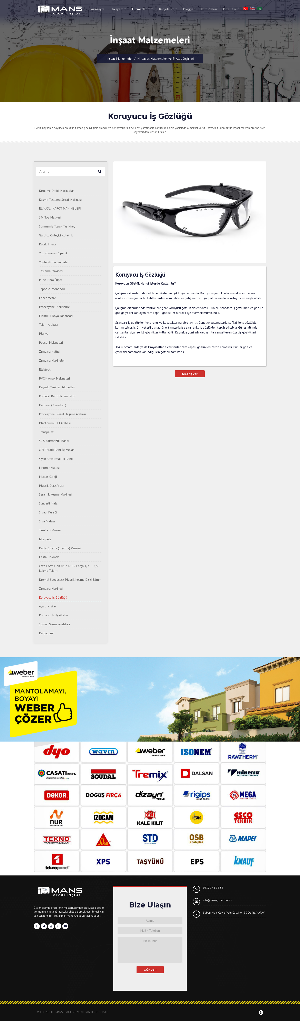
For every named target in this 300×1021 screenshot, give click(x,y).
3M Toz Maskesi (50, 217)
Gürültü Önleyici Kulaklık (56, 235)
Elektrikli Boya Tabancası (56, 316)
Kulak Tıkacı (47, 244)
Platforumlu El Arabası (55, 423)
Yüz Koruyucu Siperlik (53, 253)
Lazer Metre (47, 298)
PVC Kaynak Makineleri (54, 378)
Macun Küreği (48, 477)
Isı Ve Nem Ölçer (50, 280)
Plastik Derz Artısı (51, 485)
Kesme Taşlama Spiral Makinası (60, 200)
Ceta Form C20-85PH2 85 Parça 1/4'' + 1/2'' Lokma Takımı (69, 568)
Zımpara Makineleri (52, 360)
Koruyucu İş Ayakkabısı (54, 615)
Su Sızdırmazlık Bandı (54, 441)
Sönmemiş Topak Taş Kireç (57, 226)
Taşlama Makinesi (51, 271)
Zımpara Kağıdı (50, 351)
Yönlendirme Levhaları (54, 262)
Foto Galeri (209, 9)
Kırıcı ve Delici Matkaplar (56, 191)
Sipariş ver (190, 373)
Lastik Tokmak (49, 557)
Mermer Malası (49, 468)
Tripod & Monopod (52, 289)
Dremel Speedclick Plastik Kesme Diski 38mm (70, 579)
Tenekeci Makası (50, 530)
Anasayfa (97, 9)
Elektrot (45, 369)
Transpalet (46, 432)
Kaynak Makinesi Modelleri (57, 387)
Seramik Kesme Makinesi (55, 494)
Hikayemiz (118, 9)
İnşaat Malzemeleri (120, 58)
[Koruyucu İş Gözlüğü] (189, 212)
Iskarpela (45, 539)
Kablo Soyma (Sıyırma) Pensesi (60, 548)
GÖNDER (150, 969)
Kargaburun (46, 633)
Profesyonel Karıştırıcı (55, 307)
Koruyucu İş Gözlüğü (53, 597)
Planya (43, 333)
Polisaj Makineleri (51, 342)
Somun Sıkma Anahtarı (54, 624)
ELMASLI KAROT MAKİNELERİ (60, 208)
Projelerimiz (168, 9)
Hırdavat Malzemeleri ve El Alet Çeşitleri (165, 58)
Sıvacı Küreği (48, 512)
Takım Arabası (48, 324)
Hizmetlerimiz (142, 9)
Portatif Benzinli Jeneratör (57, 396)
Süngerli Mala (48, 503)
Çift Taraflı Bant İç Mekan (56, 450)
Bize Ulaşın (231, 9)
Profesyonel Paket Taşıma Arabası (62, 414)
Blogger (189, 9)
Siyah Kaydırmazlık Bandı (56, 459)
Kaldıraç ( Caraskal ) (52, 405)
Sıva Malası (47, 521)
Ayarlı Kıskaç (48, 606)
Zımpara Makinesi (51, 588)
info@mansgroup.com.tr (217, 900)
